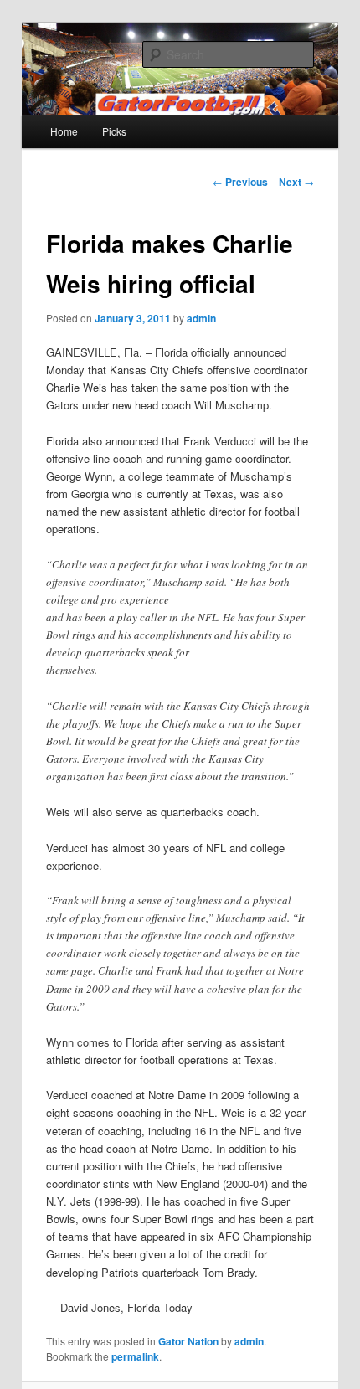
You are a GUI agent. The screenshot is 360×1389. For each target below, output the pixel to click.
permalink (135, 1356)
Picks (114, 131)
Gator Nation (188, 1341)
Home (64, 131)
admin (201, 318)
